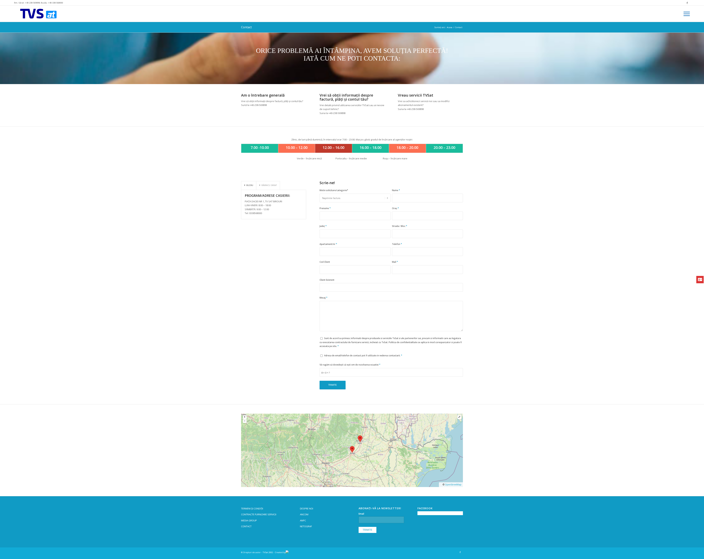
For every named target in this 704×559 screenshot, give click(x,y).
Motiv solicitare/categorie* (334, 190)
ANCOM (304, 514)
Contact (246, 27)
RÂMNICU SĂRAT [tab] (269, 185)
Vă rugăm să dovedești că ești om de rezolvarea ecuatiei (350, 364)
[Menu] (685, 14)
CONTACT (246, 526)
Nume (396, 190)
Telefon (397, 244)
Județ (323, 226)
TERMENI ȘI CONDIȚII (252, 508)
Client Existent (327, 279)
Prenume (325, 208)
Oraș (395, 208)
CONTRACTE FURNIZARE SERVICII (258, 514)
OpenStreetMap (453, 484)
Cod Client (325, 261)
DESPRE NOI (306, 508)
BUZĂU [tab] (249, 185)
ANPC (303, 520)
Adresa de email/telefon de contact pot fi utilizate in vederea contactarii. (363, 355)
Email (361, 513)
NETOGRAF (306, 526)
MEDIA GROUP (249, 520)
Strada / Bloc (399, 226)
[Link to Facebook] (687, 3)
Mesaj (323, 297)
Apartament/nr (328, 244)
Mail (395, 261)
